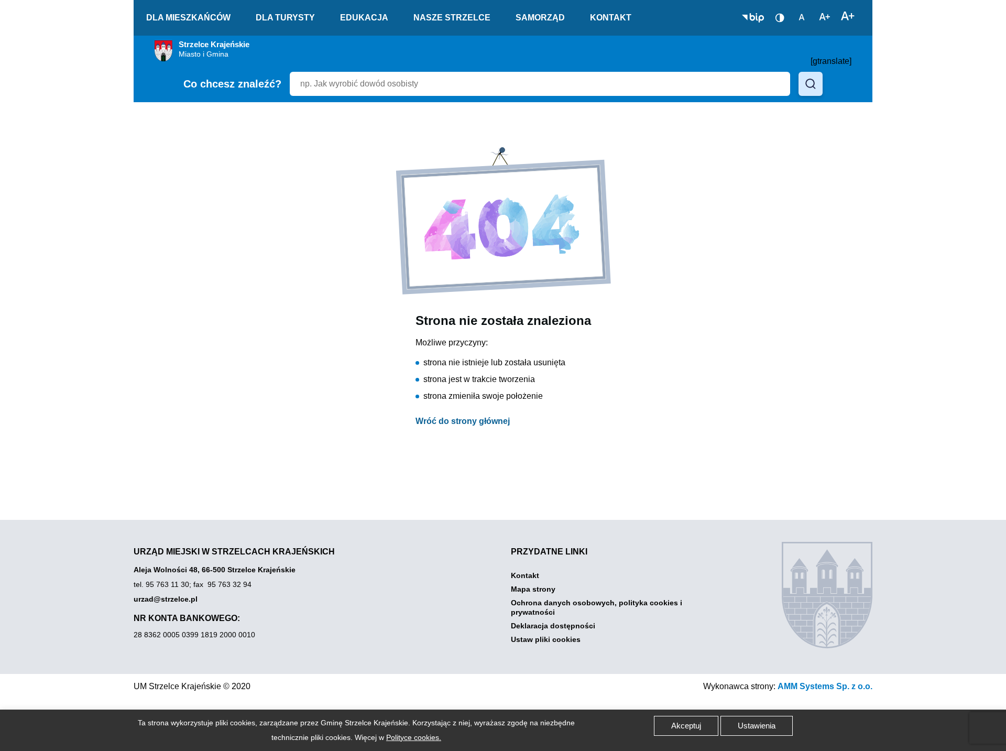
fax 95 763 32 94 (222, 584)
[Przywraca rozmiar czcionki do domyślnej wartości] (801, 16)
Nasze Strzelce (451, 17)
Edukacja (364, 17)
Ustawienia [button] (756, 725)
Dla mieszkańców (188, 17)
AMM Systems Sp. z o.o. (825, 686)
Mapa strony (533, 589)
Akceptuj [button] (686, 725)
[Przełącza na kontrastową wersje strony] (779, 17)
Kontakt (610, 17)
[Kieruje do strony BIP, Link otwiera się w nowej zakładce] (753, 17)
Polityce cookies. (413, 737)
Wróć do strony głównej (462, 421)
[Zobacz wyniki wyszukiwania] (811, 84)
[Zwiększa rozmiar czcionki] (847, 16)
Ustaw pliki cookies (546, 639)
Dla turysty (285, 17)
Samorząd (540, 17)
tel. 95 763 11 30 (161, 584)
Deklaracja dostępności (553, 626)
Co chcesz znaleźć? (232, 84)
